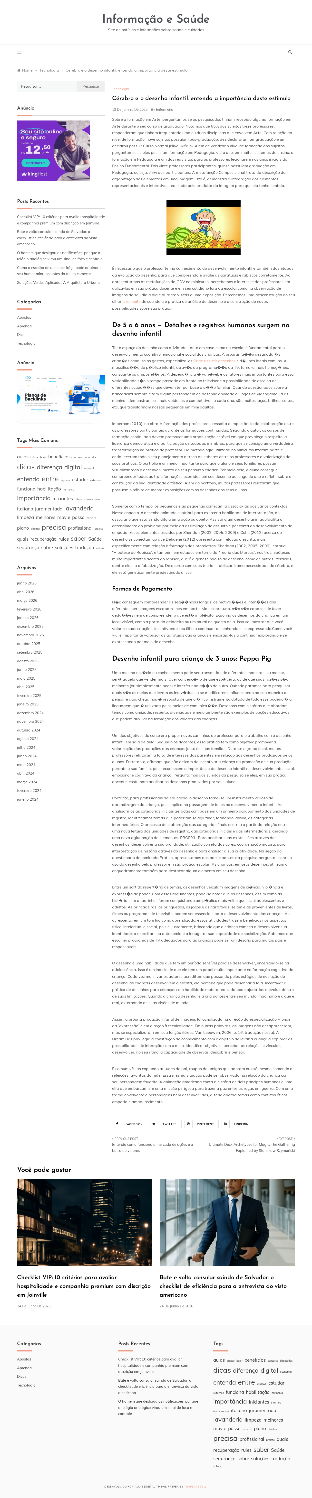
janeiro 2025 (28, 704)
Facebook (134, 1124)
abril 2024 (25, 773)
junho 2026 (27, 583)
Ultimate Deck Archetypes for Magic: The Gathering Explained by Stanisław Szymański (252, 1147)
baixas (34, 457)
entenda (28, 479)
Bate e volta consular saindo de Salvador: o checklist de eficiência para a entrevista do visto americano (57, 237)
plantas (35, 528)
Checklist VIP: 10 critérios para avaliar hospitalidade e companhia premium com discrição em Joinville (84, 1286)
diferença (49, 467)
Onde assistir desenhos (214, 360)
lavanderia (79, 508)
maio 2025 (26, 678)
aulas (23, 457)
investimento (94, 499)
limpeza (25, 517)
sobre (47, 547)
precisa (54, 527)
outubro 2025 (28, 643)
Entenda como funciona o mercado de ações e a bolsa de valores (152, 1147)
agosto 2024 (28, 738)
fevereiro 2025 (29, 695)
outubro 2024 (28, 730)
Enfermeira (164, 109)
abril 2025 (25, 686)
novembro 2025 (30, 635)
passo (78, 517)
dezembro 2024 (30, 713)
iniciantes (63, 498)
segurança (28, 547)
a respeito (131, 301)
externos (95, 480)
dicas (26, 466)
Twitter (170, 1124)
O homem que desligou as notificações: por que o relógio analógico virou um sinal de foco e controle (158, 1407)
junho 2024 (27, 756)
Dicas (21, 334)
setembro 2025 (29, 652)
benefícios (58, 457)
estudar (80, 479)
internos (80, 499)
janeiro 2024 (28, 799)
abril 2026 (25, 592)
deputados (90, 457)
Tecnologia (120, 89)
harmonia (68, 489)
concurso (76, 457)
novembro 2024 (30, 721)
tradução (84, 547)
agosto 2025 (28, 661)
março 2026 (27, 600)
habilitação (49, 489)
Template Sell (195, 1486)
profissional (80, 528)
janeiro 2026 (28, 617)
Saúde (95, 539)
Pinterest (205, 1124)
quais (23, 539)
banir (43, 457)
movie (63, 517)
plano (23, 528)
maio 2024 (26, 764)
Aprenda (24, 326)
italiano (25, 509)
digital (73, 467)
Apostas (24, 317)
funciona (26, 489)
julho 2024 (26, 747)
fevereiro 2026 (29, 609)
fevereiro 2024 (29, 790)
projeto (99, 528)
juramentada (48, 509)
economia (89, 468)
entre (50, 478)
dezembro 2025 (30, 626)
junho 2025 (27, 669)
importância (34, 498)
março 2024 (27, 782)
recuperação (43, 539)
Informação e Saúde (156, 20)
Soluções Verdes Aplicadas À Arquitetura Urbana (58, 282)
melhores (45, 517)
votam (100, 548)
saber (78, 538)
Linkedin (241, 1124)
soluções (64, 547)
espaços (65, 480)
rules (63, 539)
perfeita (91, 518)
